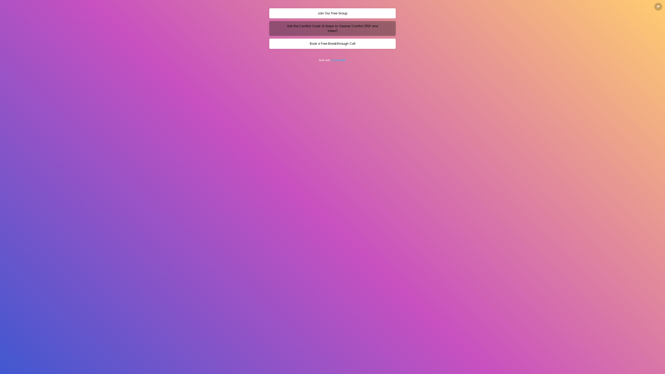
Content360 (338, 60)
